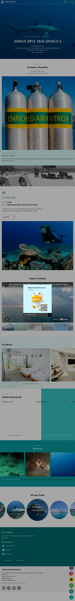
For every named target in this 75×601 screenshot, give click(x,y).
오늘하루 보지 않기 (31, 314)
